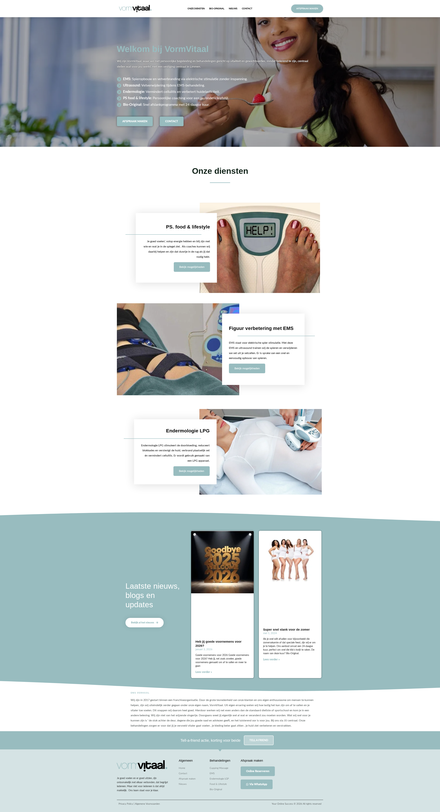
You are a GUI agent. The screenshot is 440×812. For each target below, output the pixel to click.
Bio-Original (216, 8)
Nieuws (233, 8)
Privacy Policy (126, 804)
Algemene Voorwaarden (147, 804)
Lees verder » (203, 672)
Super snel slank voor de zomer (286, 629)
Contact (247, 8)
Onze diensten (196, 8)
